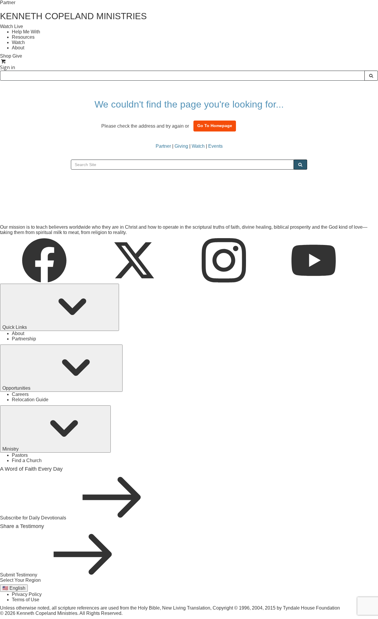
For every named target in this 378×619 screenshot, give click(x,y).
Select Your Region (20, 580)
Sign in (7, 67)
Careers (20, 394)
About (18, 47)
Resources (23, 37)
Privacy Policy (27, 594)
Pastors (20, 455)
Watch (18, 42)
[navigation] (189, 67)
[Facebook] (45, 280)
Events (215, 146)
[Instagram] (224, 280)
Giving (181, 146)
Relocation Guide (30, 399)
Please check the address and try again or (145, 126)
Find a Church (27, 460)
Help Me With (26, 31)
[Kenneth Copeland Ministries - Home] (44, 207)
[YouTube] (313, 280)
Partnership (24, 338)
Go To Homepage (214, 125)
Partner (7, 2)
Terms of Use (25, 599)
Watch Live (11, 26)
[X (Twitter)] (135, 280)
